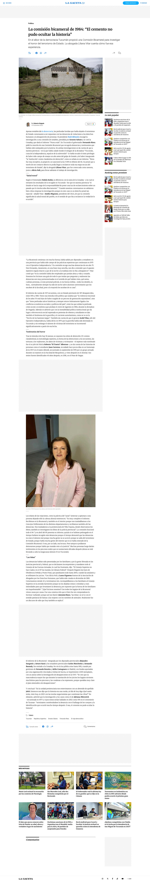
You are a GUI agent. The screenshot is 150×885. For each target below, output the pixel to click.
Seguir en (89, 124)
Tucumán (29, 718)
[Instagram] (102, 879)
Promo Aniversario (130, 3)
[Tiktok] (117, 879)
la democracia (47, 131)
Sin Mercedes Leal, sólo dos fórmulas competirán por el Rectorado (57, 794)
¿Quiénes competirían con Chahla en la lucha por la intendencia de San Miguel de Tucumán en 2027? (117, 824)
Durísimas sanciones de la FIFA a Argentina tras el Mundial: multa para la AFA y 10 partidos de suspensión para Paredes (122, 123)
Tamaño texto (33, 727)
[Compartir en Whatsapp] (41, 53)
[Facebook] (112, 879)
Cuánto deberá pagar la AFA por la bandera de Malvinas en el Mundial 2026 (122, 159)
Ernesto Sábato (53, 718)
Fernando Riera (64, 718)
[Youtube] (122, 879)
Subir (129, 878)
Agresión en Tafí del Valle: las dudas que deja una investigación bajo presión (122, 217)
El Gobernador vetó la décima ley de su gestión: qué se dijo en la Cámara (88, 794)
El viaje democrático (77, 718)
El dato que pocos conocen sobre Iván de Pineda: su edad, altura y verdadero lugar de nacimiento (31, 824)
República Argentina (40, 718)
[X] (107, 879)
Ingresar (144, 3)
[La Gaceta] (75, 3)
